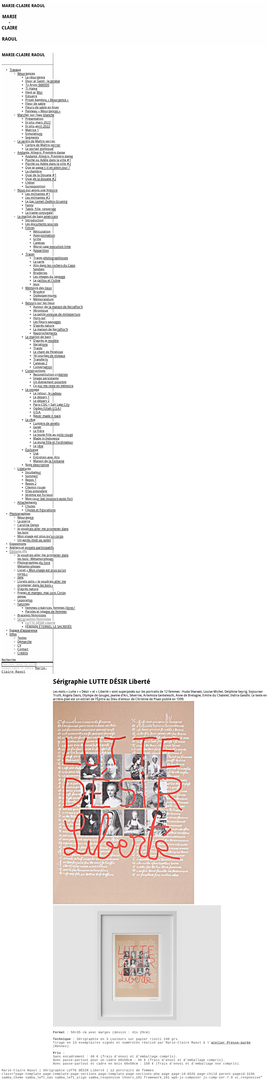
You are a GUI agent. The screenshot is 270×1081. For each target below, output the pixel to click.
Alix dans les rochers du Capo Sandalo (54, 267)
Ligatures (24, 468)
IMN (20, 578)
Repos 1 (30, 480)
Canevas (39, 243)
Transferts (40, 359)
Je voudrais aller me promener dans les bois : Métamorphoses (42, 557)
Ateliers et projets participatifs (31, 548)
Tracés (37, 348)
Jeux (36, 284)
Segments (32, 137)
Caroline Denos (28, 525)
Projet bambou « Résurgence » (47, 100)
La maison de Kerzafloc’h (50, 329)
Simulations (33, 134)
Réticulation (41, 231)
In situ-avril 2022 (37, 126)
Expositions (17, 544)
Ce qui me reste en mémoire (53, 386)
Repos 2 (30, 484)
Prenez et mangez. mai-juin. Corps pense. (41, 594)
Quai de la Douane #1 (40, 175)
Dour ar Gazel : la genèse (42, 81)
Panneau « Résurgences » (42, 111)
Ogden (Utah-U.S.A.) (47, 408)
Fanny (29, 205)
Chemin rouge (35, 487)
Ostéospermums (45, 295)
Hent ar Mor (34, 92)
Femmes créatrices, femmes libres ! (50, 608)
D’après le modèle (46, 341)
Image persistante (46, 378)
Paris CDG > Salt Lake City (51, 405)
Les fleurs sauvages (47, 322)
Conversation (42, 367)
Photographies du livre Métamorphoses (33, 564)
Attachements (27, 502)
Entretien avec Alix (46, 457)
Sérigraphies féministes (34, 619)
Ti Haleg (31, 88)
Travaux (15, 70)
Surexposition (35, 186)
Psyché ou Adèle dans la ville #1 (48, 160)
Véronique (40, 310)
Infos (13, 634)
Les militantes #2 (37, 198)
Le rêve (30, 420)
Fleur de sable (35, 104)
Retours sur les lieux (40, 303)
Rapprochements (45, 333)
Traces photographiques (50, 258)
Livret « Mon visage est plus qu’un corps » (41, 572)
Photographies (19, 514)
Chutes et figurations (40, 510)
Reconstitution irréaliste (50, 374)
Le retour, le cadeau (47, 393)
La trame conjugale (38, 213)
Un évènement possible (49, 382)
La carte (38, 262)
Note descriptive (37, 465)
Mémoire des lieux (38, 288)
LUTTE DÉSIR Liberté (40, 623)
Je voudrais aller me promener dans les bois (42, 530)
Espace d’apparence (23, 630)
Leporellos (24, 600)
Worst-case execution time (52, 247)
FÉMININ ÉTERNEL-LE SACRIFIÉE (48, 627)
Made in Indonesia (46, 438)
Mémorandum (43, 299)
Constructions (35, 371)
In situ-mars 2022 (38, 122)
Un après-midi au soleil (34, 540)
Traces (29, 254)
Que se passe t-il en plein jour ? (47, 168)
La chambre (33, 171)
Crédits (22, 653)
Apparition (41, 250)
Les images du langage (49, 277)
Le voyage (32, 389)
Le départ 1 (41, 397)
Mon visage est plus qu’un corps (40, 536)
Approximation (44, 235)
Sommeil (31, 476)
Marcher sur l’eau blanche (35, 115)
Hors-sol (39, 318)
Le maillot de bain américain (37, 216)
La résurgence (35, 77)
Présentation (34, 119)
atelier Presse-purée (231, 1043)
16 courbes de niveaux (49, 356)
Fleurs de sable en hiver (42, 107)
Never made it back (47, 416)
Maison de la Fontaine (48, 461)
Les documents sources (41, 224)
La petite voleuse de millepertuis (56, 314)
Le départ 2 (41, 401)
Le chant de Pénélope (48, 352)
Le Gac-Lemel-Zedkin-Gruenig (46, 201)
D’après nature (43, 326)
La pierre (23, 521)
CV (19, 645)
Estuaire (31, 96)
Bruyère (39, 292)
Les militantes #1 (37, 194)
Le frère (38, 431)
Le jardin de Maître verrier (36, 141)
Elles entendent (36, 491)
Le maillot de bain (38, 337)
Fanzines (23, 604)
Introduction (34, 220)
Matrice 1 (32, 130)
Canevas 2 (40, 363)
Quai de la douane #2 (40, 179)
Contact (22, 649)
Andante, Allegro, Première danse (41, 152)
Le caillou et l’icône (46, 280)
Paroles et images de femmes (46, 611)
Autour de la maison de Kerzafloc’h (58, 307)
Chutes (30, 506)
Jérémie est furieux (39, 495)
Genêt (37, 427)
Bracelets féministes (31, 615)
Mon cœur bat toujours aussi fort (49, 499)
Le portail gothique (39, 149)
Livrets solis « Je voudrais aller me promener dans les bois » (41, 583)
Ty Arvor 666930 (37, 85)
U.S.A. (37, 412)
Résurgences (26, 73)
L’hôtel (30, 183)
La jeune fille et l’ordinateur (53, 442)
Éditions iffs (18, 551)
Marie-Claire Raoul (24, 670)
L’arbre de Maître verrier (42, 145)
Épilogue (31, 450)
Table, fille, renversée (40, 209)
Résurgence (25, 517)
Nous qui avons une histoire (37, 190)
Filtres (29, 228)
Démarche (24, 642)
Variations (40, 344)
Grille (37, 239)
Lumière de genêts (46, 423)
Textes (21, 638)
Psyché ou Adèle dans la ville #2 (48, 164)
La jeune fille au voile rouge (53, 435)
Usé (36, 453)
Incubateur (33, 472)
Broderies (40, 273)
